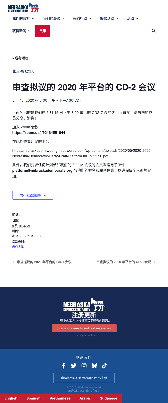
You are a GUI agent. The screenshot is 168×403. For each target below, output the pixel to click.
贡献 (42, 31)
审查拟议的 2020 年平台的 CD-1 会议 (44, 261)
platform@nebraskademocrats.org (42, 170)
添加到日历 (33, 195)
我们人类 (18, 247)
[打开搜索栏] (153, 31)
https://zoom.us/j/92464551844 (38, 132)
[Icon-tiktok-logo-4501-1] (104, 366)
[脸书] (63, 366)
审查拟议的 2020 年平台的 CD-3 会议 (124, 261)
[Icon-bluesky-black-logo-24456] (94, 366)
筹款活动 (107, 18)
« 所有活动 (20, 58)
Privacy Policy (86, 335)
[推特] (74, 366)
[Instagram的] (84, 366)
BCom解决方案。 (89, 390)
